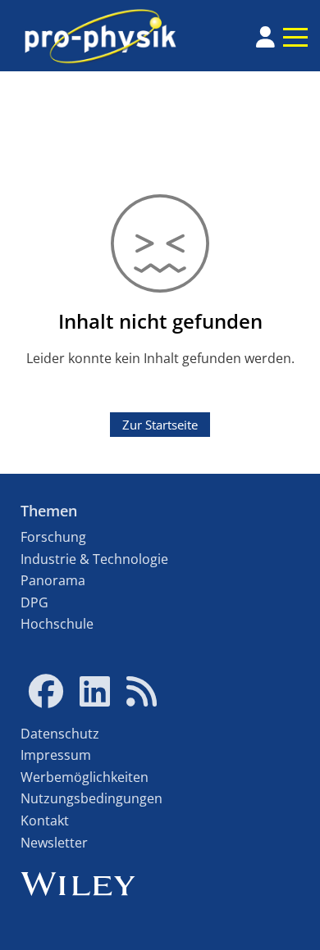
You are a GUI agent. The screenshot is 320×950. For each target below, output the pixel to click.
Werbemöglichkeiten (85, 777)
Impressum (56, 755)
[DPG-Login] (265, 37)
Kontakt (45, 820)
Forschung (53, 537)
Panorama (53, 580)
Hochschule (57, 624)
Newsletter (54, 843)
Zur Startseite (160, 424)
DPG (34, 602)
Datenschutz (60, 734)
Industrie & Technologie (94, 559)
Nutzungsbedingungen (91, 798)
